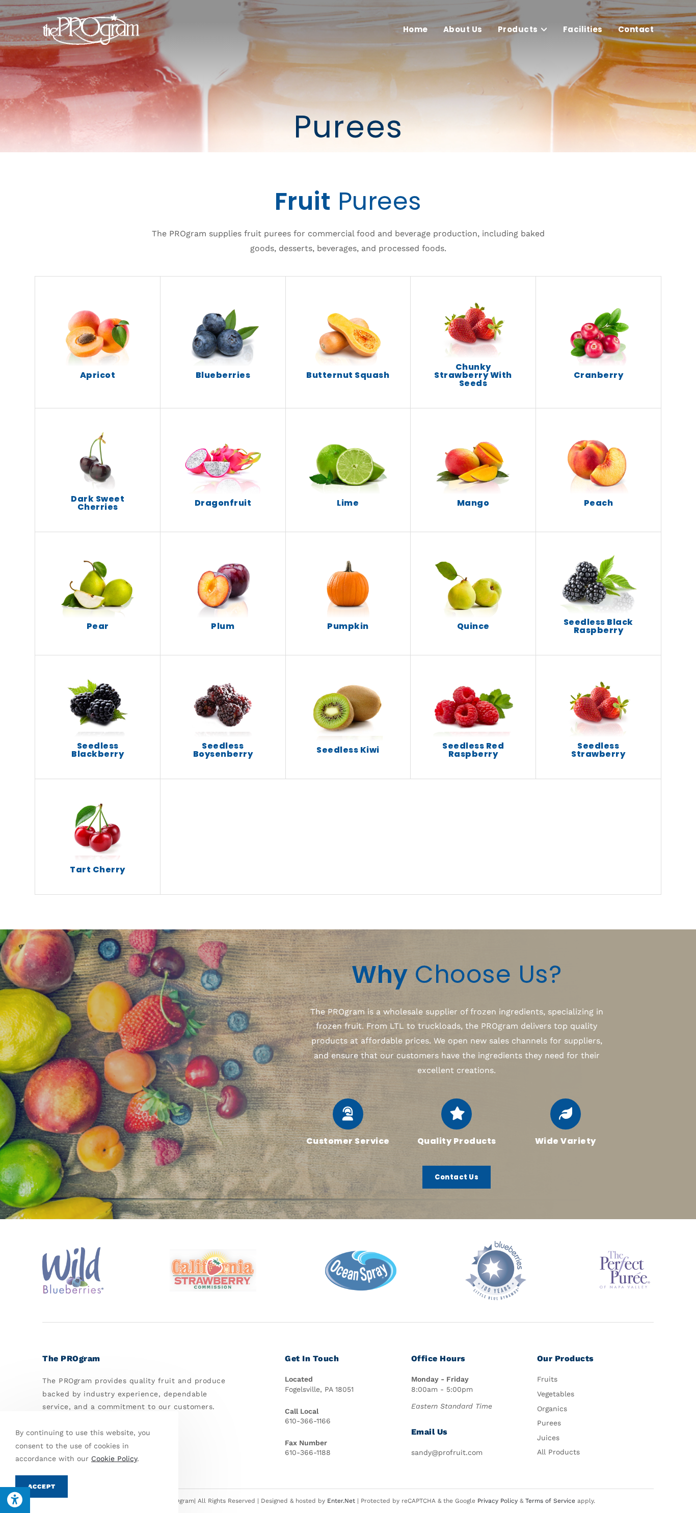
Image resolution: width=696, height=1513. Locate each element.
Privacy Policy (497, 1500)
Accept (42, 1486)
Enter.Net (341, 1500)
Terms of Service (550, 1500)
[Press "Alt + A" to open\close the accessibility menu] (15, 1500)
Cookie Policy (114, 1458)
